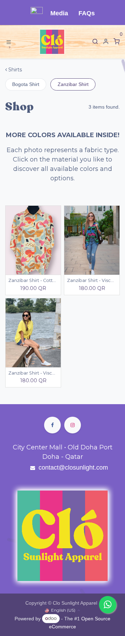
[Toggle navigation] (8, 41)
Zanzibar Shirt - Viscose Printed (92, 280)
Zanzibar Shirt (73, 84)
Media (59, 13)
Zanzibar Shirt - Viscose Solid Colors (33, 373)
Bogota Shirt (25, 84)
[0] (117, 41)
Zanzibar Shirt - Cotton (33, 280)
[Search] (95, 41)
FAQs (86, 13)
